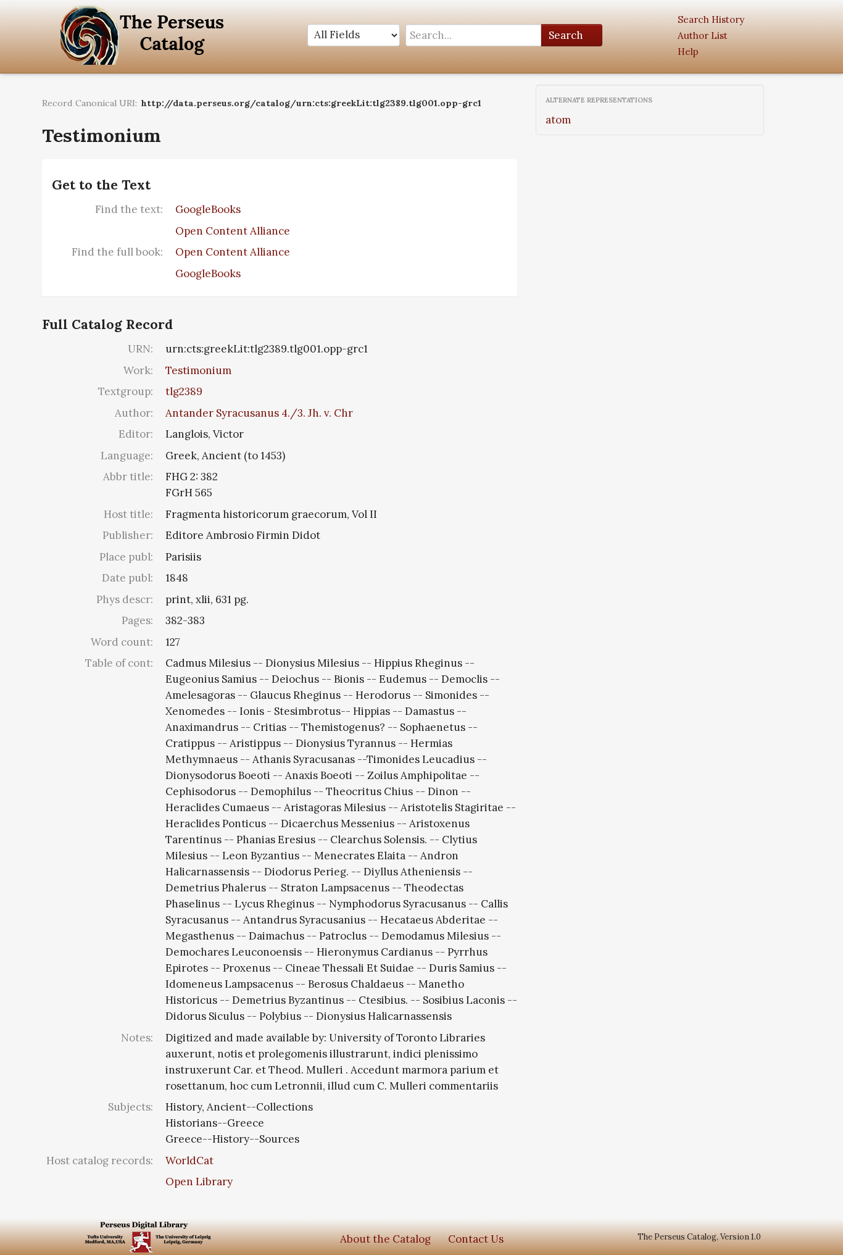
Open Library (199, 1181)
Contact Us (476, 1239)
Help (688, 51)
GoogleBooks (208, 209)
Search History (711, 19)
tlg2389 (183, 391)
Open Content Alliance (232, 231)
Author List (703, 35)
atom (558, 120)
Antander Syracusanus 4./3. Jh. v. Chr (259, 413)
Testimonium (198, 370)
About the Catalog (385, 1239)
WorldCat (189, 1160)
